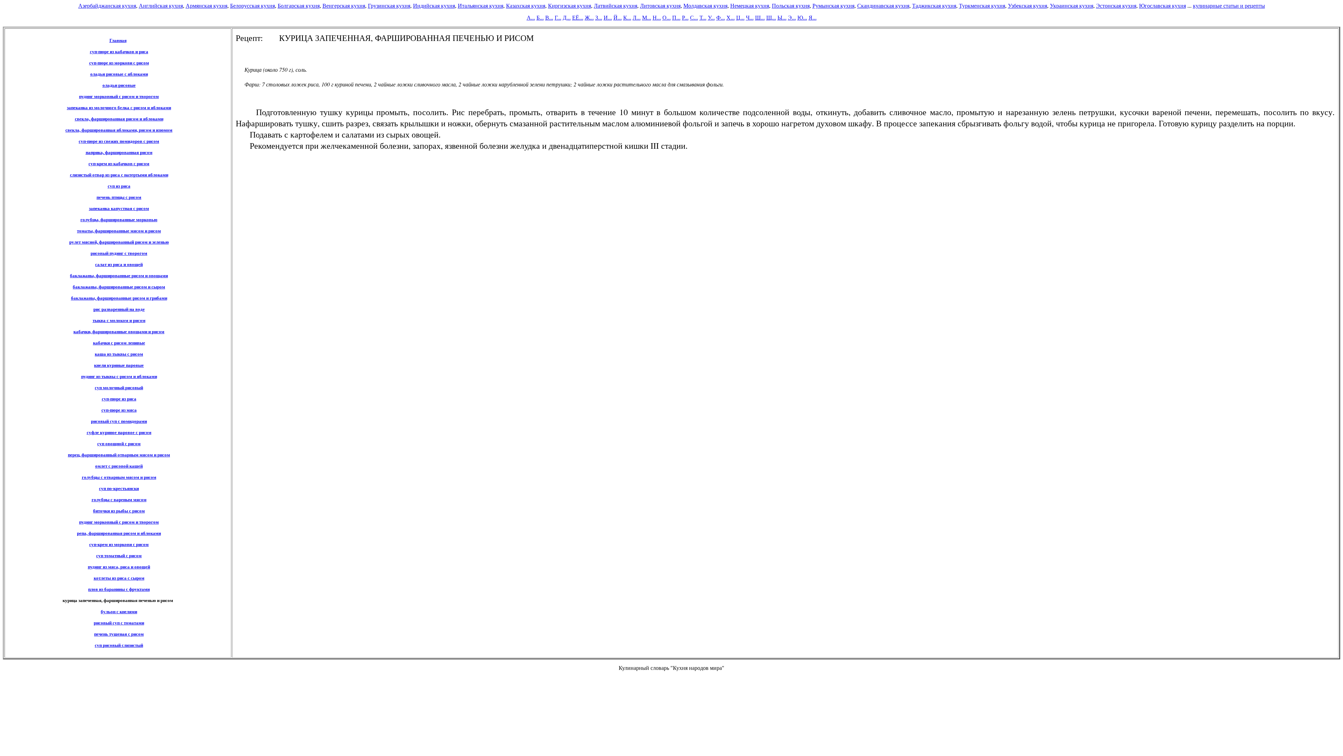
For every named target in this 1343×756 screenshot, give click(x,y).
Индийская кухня (434, 6)
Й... (617, 18)
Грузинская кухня (389, 6)
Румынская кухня (833, 6)
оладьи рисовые (119, 85)
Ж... (589, 18)
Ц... (740, 18)
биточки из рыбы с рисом (119, 510)
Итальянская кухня (480, 6)
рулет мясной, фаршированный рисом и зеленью (119, 242)
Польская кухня (791, 6)
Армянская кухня (206, 6)
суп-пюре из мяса (119, 410)
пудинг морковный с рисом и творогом (119, 96)
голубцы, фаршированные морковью (118, 219)
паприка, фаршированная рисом (119, 152)
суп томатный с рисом (119, 555)
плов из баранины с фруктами (119, 589)
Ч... (750, 18)
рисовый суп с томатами (119, 622)
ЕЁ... (577, 18)
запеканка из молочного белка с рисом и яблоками (119, 107)
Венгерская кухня (343, 6)
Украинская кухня (1071, 6)
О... (666, 18)
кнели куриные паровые (119, 365)
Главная (118, 40)
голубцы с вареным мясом (119, 499)
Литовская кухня (660, 6)
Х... (730, 18)
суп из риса (119, 186)
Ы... (782, 18)
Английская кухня (161, 6)
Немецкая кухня (749, 6)
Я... (813, 18)
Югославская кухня (1162, 6)
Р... (685, 18)
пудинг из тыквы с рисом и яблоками (119, 376)
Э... (792, 18)
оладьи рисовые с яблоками (119, 74)
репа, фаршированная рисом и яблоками (119, 533)
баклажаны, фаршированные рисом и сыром (119, 286)
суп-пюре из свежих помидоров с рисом (119, 141)
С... (694, 18)
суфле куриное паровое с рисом (119, 432)
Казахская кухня (525, 6)
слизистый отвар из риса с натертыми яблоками (119, 174)
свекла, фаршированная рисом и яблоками (119, 118)
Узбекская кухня (1027, 6)
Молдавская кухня (705, 6)
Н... (657, 18)
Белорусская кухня (252, 6)
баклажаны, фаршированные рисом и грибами (119, 298)
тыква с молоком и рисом (119, 320)
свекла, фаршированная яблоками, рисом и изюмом (118, 130)
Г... (558, 18)
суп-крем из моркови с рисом (119, 544)
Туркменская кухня (982, 6)
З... (598, 18)
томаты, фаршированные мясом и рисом (119, 230)
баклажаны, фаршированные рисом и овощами (119, 275)
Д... (567, 18)
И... (608, 18)
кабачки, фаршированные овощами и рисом (118, 331)
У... (711, 18)
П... (676, 18)
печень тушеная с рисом (119, 634)
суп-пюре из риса (119, 398)
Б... (540, 18)
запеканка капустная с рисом (119, 208)
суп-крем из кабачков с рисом (118, 163)
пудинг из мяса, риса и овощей (119, 566)
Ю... (802, 18)
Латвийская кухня (615, 6)
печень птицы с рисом (119, 197)
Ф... (720, 18)
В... (549, 18)
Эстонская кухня (1116, 6)
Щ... (771, 18)
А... (531, 18)
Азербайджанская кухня (107, 6)
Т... (702, 18)
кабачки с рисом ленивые (119, 342)
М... (646, 18)
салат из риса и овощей (119, 264)
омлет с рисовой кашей (119, 466)
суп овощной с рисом (119, 443)
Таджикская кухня (934, 6)
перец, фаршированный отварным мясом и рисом (119, 454)
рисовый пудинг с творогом (119, 253)
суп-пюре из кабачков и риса (119, 51)
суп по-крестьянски (119, 488)
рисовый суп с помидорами (119, 421)
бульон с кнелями (119, 611)
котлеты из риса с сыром (119, 578)
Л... (637, 18)
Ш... (760, 18)
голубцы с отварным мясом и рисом (119, 477)
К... (627, 18)
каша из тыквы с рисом (119, 354)
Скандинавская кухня (883, 6)
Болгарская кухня (299, 6)
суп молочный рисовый (119, 387)
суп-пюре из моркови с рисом (119, 62)
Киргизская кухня (569, 6)
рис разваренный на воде (119, 309)
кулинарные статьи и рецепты (1229, 6)
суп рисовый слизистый (119, 645)
